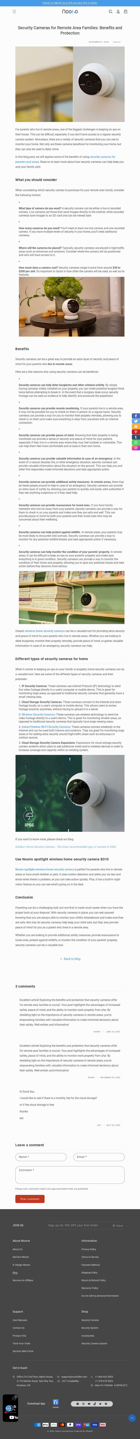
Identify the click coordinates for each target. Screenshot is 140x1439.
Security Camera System (94, 1343)
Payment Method (90, 1265)
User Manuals (20, 1320)
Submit (119, 1225)
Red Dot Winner (21, 1257)
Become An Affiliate (23, 1280)
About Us (17, 1249)
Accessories (87, 1335)
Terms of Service (90, 1257)
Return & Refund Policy (93, 1280)
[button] (14, 11)
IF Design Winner (21, 1265)
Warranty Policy (89, 1288)
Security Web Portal (23, 1351)
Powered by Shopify (83, 1431)
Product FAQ (19, 1335)
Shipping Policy (89, 1272)
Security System (89, 1327)
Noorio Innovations (64, 1431)
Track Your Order (21, 1343)
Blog (15, 1272)
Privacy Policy (88, 1249)
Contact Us (18, 1327)
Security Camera (90, 1320)
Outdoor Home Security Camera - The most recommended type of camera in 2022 (65, 846)
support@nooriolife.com (74, 1376)
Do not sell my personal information (100, 1295)
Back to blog (72, 959)
